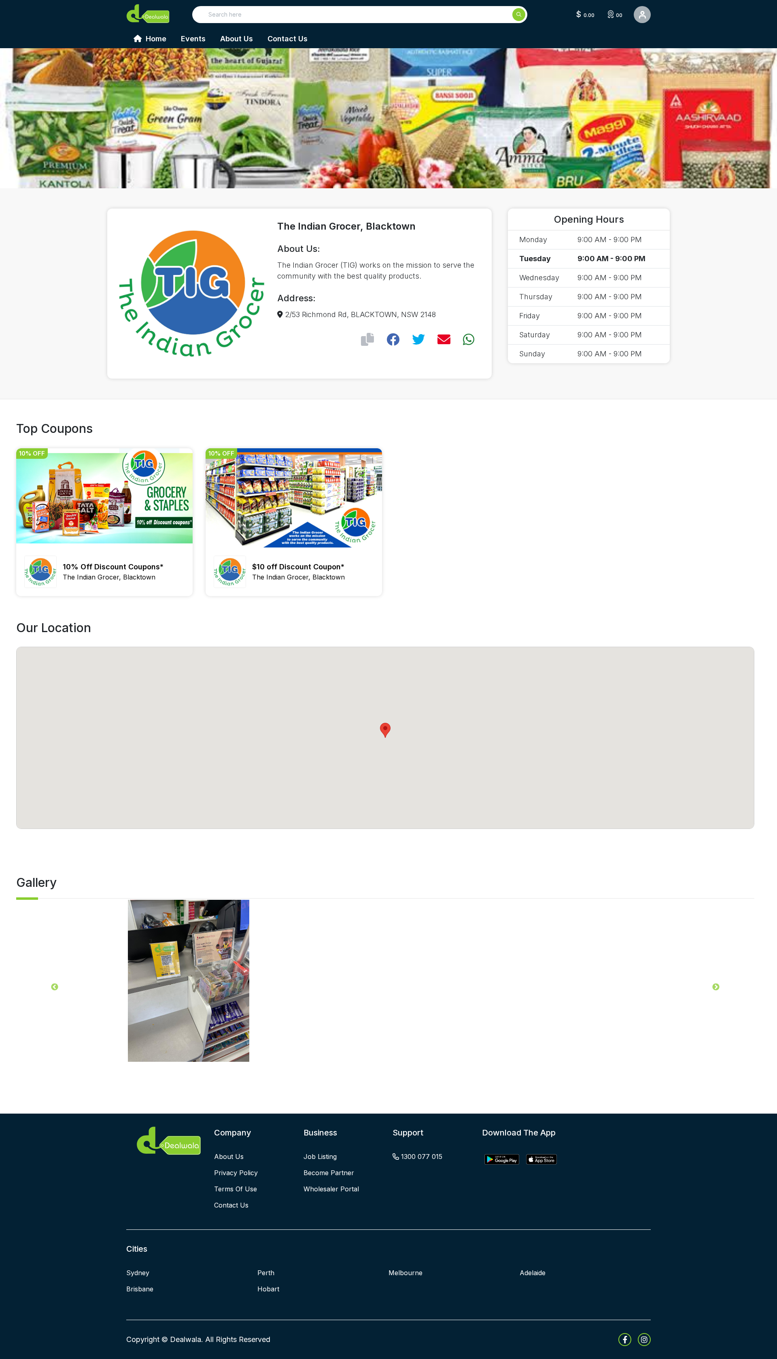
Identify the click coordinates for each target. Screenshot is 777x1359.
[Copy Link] (367, 339)
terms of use (235, 1189)
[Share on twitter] (418, 339)
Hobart (268, 1289)
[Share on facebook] (393, 339)
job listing (320, 1156)
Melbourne (405, 1273)
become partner (329, 1173)
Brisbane (139, 1289)
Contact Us (287, 38)
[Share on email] (444, 339)
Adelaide (533, 1273)
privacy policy (236, 1173)
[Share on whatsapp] (469, 339)
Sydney (137, 1273)
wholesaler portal (331, 1189)
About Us (236, 38)
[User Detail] (642, 14)
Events (193, 38)
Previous (55, 987)
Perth (265, 1273)
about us (229, 1156)
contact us (231, 1205)
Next (716, 987)
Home (155, 38)
